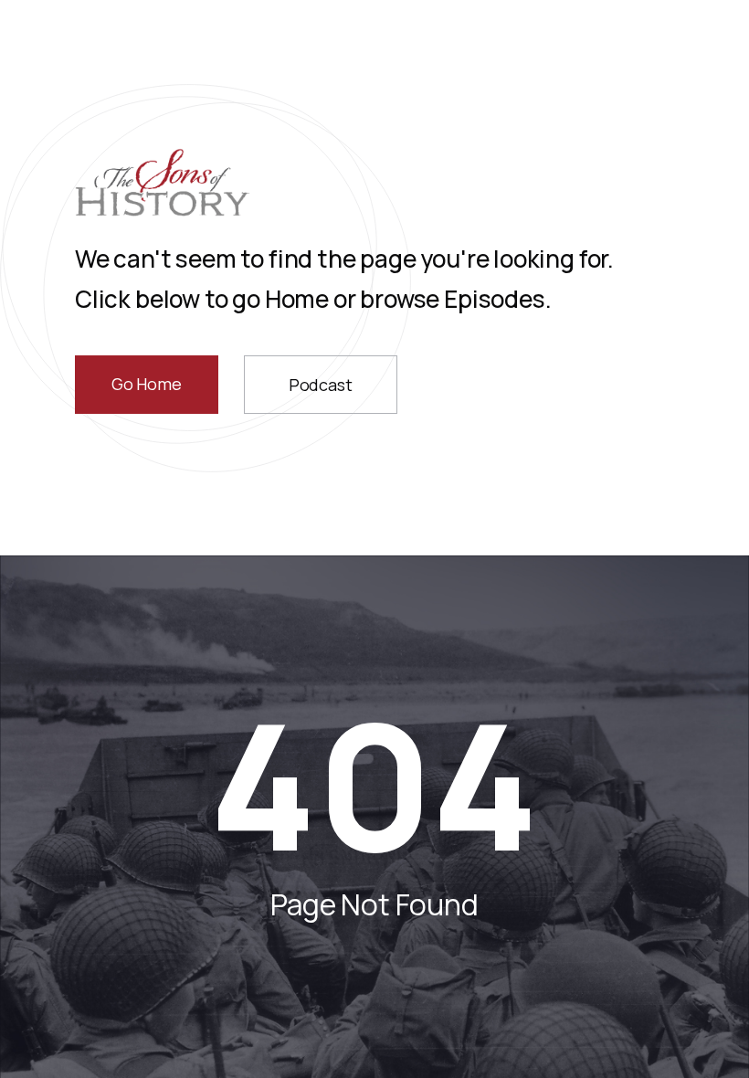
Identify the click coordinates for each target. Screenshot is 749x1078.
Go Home (146, 384)
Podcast (321, 385)
